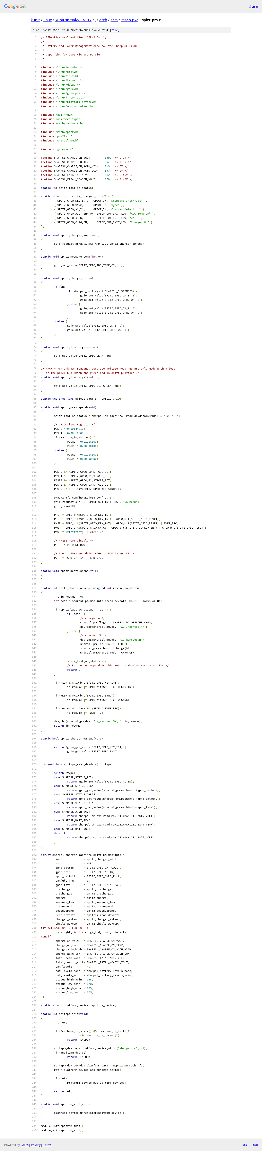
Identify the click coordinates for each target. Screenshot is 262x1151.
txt (244, 1144)
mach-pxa (129, 19)
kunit (35, 19)
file (114, 30)
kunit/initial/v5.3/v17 (73, 19)
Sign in (253, 6)
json (254, 1144)
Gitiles (25, 1145)
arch (103, 19)
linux (47, 19)
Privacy (36, 1145)
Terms (47, 1145)
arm (114, 19)
